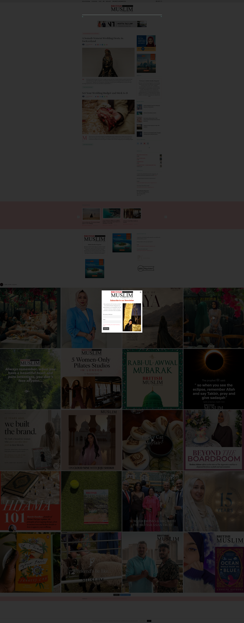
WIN (103, 1)
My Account (108, 1)
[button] (140, 292)
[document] (122, 311)
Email (104, 319)
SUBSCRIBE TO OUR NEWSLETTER (119, 1)
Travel (100, 1)
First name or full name (107, 314)
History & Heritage (86, 1)
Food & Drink (94, 1)
